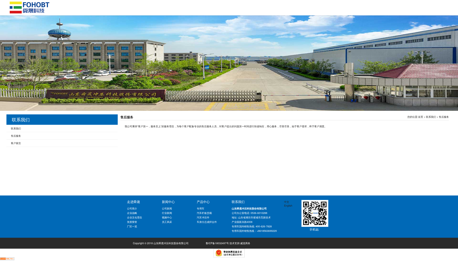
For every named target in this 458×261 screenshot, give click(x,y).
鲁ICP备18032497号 (217, 243)
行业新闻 (167, 213)
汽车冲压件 (203, 217)
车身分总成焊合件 (207, 222)
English (288, 205)
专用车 (200, 208)
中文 (286, 202)
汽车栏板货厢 (204, 213)
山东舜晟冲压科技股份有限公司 (29, 7)
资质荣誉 (132, 222)
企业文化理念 (134, 217)
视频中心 (167, 217)
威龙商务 (245, 243)
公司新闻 (167, 208)
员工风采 (167, 222)
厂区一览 (132, 226)
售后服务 (444, 117)
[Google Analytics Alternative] (7, 259)
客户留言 (16, 143)
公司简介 (132, 208)
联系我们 (431, 117)
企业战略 (132, 213)
